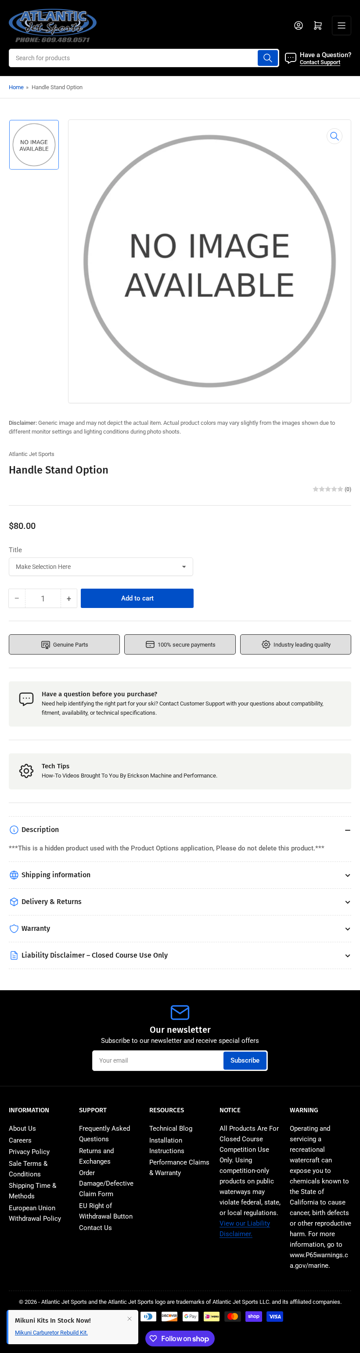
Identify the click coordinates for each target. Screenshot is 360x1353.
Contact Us (95, 1228)
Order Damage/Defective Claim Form (106, 1183)
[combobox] (144, 58)
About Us (22, 1128)
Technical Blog (170, 1128)
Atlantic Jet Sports (31, 454)
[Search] (267, 58)
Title (15, 550)
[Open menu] (341, 25)
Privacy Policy (29, 1152)
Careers (20, 1140)
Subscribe (244, 1060)
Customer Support (202, 703)
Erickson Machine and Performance (171, 775)
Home (16, 87)
